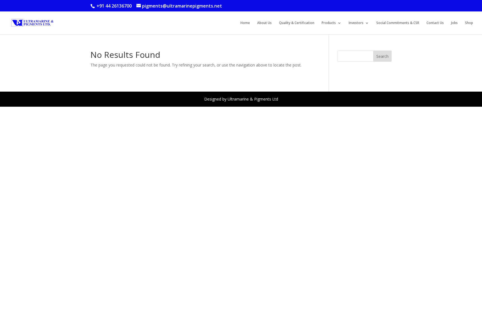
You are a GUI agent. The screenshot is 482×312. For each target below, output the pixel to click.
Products (329, 23)
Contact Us (435, 23)
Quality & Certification (296, 23)
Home (245, 23)
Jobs (454, 23)
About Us (264, 23)
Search (382, 56)
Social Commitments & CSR (397, 23)
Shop (469, 23)
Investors (356, 23)
